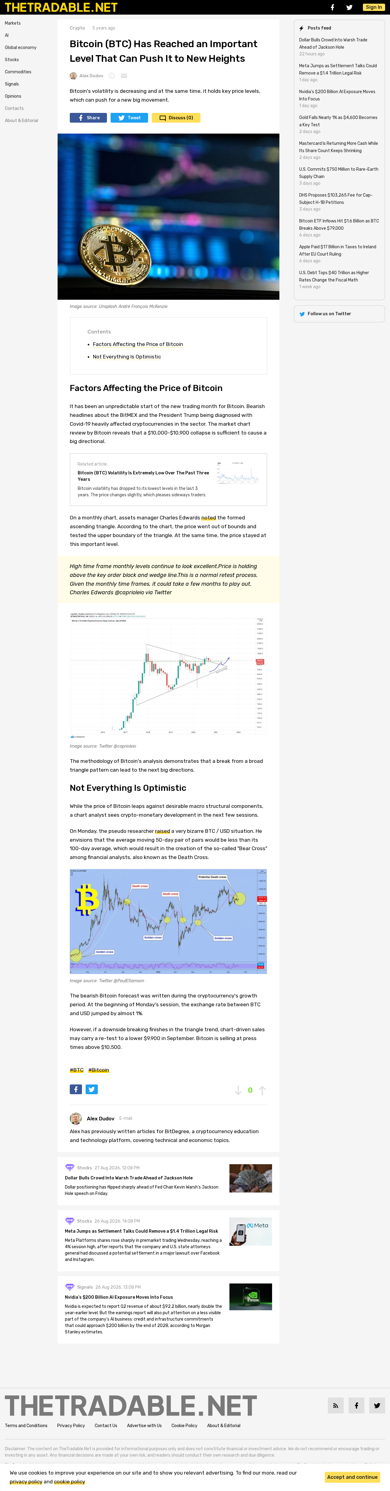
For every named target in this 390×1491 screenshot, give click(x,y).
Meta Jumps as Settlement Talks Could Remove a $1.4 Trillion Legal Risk (141, 1231)
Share (93, 117)
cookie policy (69, 1482)
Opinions (13, 96)
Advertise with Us (144, 1425)
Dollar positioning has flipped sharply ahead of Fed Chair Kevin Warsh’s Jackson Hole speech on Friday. (141, 1190)
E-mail (125, 1118)
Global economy (21, 47)
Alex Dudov (91, 76)
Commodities (18, 72)
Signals (12, 84)
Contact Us (106, 1425)
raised (162, 831)
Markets (13, 23)
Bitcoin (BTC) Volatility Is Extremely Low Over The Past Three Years (143, 476)
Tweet (134, 117)
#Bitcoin (98, 1070)
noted (208, 518)
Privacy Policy (71, 1425)
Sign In (374, 7)
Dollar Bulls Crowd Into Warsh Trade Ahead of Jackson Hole (129, 1178)
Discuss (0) (181, 117)
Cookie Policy (184, 1425)
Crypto (77, 28)
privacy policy (26, 1482)
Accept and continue (352, 1477)
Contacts (14, 108)
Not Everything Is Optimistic (127, 357)
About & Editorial (21, 120)
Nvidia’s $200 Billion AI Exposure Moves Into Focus (119, 1297)
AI (7, 35)
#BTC (76, 1070)
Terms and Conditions (26, 1425)
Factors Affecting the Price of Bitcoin (138, 344)
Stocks (12, 59)
